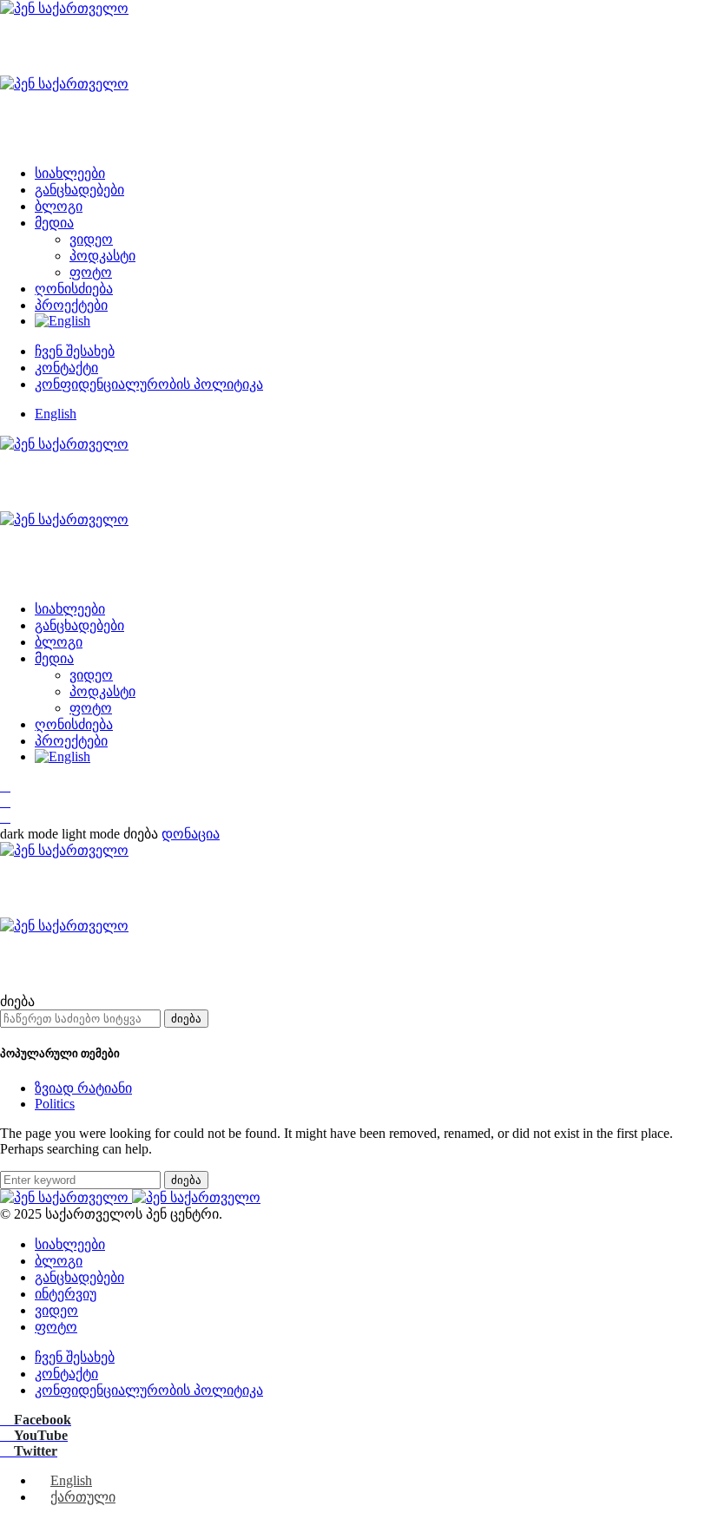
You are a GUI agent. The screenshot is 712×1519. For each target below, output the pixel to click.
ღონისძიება (74, 288)
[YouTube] (5, 801)
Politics (55, 1103)
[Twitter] (5, 817)
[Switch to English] (373, 321)
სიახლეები (70, 173)
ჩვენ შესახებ (75, 351)
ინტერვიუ (65, 1293)
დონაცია (191, 833)
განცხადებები (79, 189)
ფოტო (90, 272)
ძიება (186, 1018)
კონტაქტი (66, 367)
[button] (61, 833)
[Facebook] (5, 786)
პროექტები (71, 305)
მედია (54, 222)
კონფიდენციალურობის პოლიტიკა (149, 384)
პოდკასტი (102, 255)
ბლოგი (58, 206)
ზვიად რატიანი (83, 1088)
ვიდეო (91, 239)
